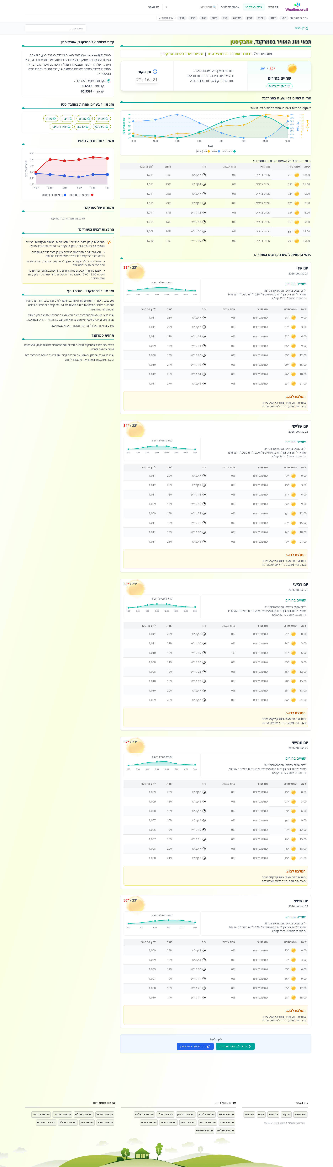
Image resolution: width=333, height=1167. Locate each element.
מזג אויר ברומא (226, 1114)
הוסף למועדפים (277, 86)
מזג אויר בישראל (105, 1114)
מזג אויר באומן (188, 1122)
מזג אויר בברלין (165, 1114)
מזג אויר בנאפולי (204, 1130)
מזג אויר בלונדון (206, 1114)
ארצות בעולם (231, 7)
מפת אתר (249, 1114)
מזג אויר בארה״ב (67, 1122)
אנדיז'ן (100, 118)
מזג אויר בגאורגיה (46, 1122)
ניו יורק (261, 18)
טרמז (49, 118)
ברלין (249, 18)
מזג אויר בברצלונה (144, 1114)
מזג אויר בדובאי (168, 1122)
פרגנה (81, 126)
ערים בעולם (255, 7)
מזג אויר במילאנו (225, 1130)
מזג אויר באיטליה (83, 1114)
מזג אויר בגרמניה (41, 1114)
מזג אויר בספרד (105, 1122)
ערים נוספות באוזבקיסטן (193, 1046)
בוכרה (82, 118)
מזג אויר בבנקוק (207, 1122)
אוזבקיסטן (241, 41)
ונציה (181, 18)
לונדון (273, 18)
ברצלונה (237, 18)
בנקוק (214, 18)
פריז (225, 18)
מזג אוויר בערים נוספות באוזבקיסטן (182, 54)
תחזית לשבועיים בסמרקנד (233, 1046)
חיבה (65, 118)
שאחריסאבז (59, 126)
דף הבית (273, 7)
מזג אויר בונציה (148, 1122)
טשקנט (99, 126)
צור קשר (286, 1114)
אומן (204, 18)
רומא (284, 18)
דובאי (193, 18)
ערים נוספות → (166, 18)
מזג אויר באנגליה (62, 1114)
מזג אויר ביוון (87, 1122)
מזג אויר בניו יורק (185, 1114)
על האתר (153, 7)
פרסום (261, 1114)
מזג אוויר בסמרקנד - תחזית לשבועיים (230, 54)
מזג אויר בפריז (227, 1122)
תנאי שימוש (300, 1114)
